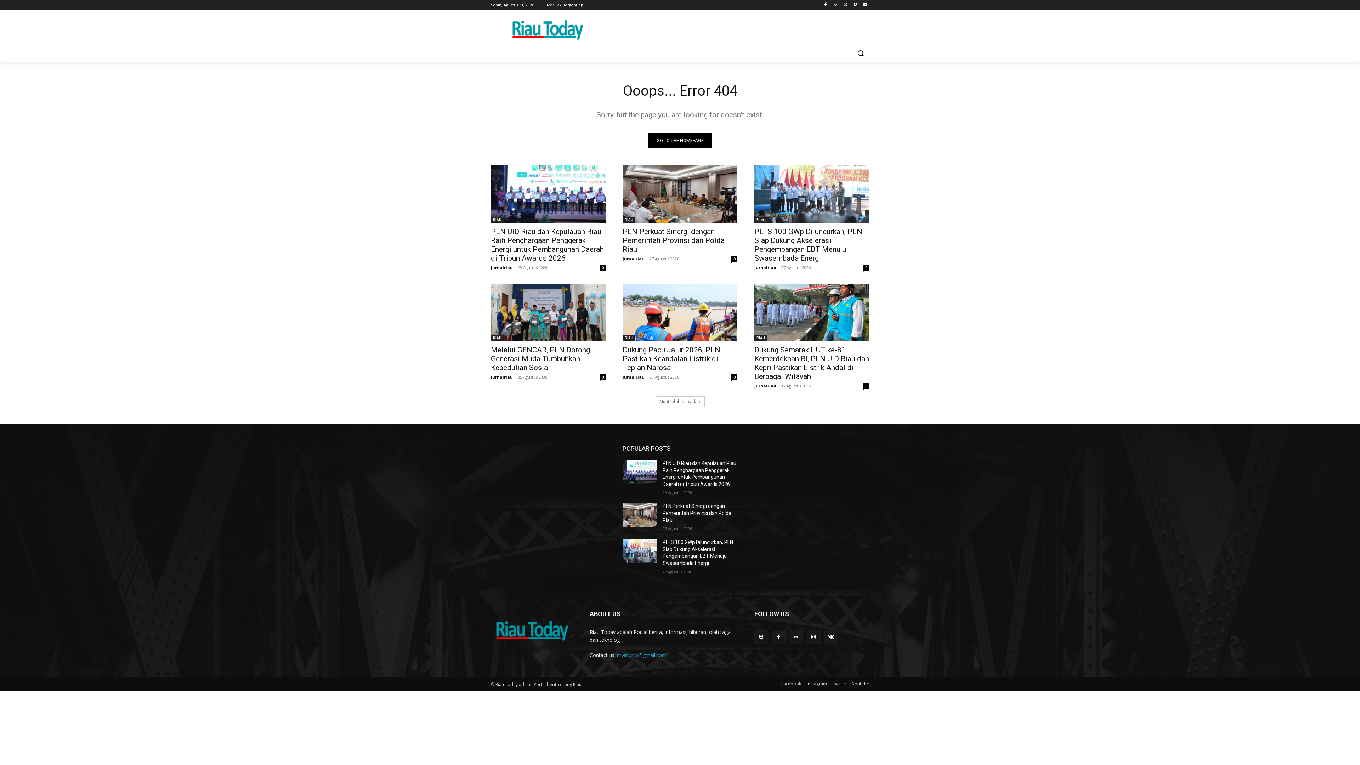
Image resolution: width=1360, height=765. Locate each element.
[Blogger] (761, 637)
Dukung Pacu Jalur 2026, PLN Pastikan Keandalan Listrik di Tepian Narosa (671, 359)
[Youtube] (865, 5)
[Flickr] (796, 637)
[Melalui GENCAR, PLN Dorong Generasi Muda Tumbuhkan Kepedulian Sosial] (548, 312)
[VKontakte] (831, 637)
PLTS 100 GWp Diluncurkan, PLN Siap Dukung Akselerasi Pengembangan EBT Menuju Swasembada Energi (808, 244)
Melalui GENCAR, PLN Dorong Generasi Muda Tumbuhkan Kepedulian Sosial (540, 359)
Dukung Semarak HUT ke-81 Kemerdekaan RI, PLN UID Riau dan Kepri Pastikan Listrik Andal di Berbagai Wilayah (811, 363)
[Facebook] (826, 5)
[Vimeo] (855, 5)
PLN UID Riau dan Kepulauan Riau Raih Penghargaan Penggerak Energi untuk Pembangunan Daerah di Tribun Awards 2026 (547, 244)
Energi (762, 219)
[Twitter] (846, 5)
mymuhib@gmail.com (642, 655)
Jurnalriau (502, 267)
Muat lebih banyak (677, 401)
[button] (860, 53)
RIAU (497, 219)
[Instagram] (836, 5)
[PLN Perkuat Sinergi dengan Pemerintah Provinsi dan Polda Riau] (680, 194)
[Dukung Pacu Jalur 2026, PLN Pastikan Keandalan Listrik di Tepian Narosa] (680, 312)
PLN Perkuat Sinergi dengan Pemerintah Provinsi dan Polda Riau (674, 240)
